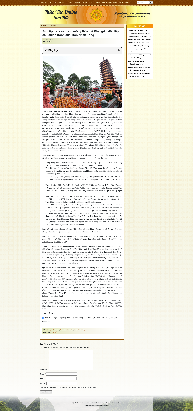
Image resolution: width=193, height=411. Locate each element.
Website (43, 383)
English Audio (124, 2)
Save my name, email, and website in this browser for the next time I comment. (69, 387)
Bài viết (77, 2)
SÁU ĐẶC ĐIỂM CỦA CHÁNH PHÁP (139, 73)
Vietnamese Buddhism (109, 2)
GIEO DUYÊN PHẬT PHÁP (136, 76)
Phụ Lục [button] (53, 50)
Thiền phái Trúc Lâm (66, 330)
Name (43, 374)
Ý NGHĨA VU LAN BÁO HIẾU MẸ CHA (139, 39)
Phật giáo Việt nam (53, 330)
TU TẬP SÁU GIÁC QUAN (136, 61)
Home (45, 25)
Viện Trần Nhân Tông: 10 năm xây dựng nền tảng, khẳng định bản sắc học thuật (139, 49)
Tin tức (61, 2)
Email (42, 378)
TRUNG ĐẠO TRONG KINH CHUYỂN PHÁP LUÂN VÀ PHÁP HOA (139, 69)
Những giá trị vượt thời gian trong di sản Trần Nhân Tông (139, 56)
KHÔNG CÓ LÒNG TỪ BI (135, 64)
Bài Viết (53, 25)
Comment (44, 369)
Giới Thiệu (53, 2)
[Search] (151, 2)
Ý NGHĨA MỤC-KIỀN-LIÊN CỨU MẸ (138, 42)
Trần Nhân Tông (79, 330)
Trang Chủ (43, 2)
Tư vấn (84, 2)
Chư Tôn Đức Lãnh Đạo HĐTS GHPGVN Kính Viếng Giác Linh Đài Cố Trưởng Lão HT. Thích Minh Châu (139, 33)
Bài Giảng (69, 2)
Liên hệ (97, 2)
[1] (47, 148)
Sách (90, 2)
